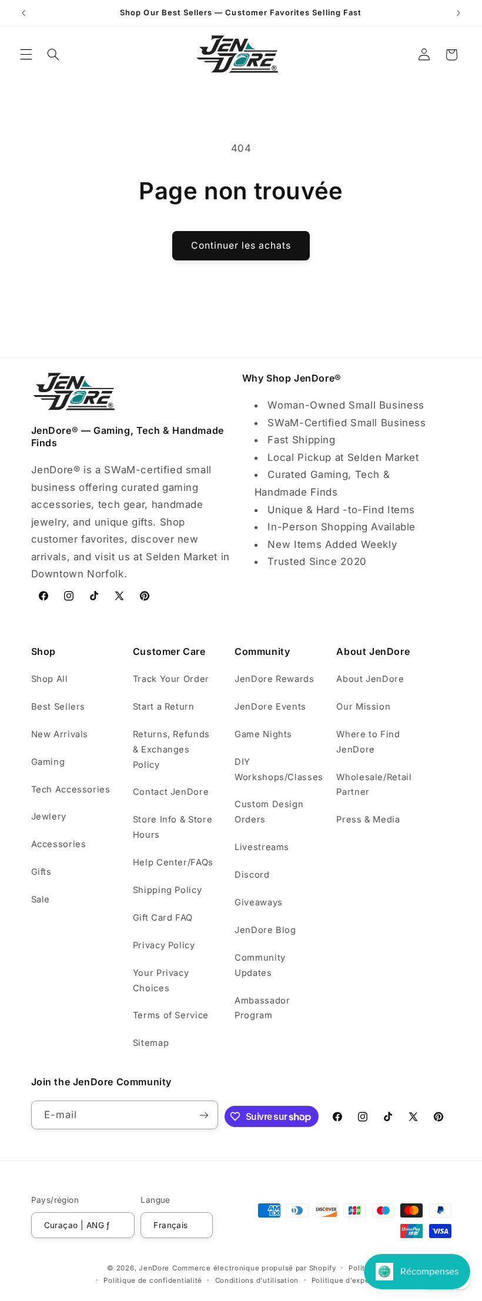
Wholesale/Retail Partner (373, 785)
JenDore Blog (265, 930)
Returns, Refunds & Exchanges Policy (171, 749)
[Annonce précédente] (23, 13)
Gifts (41, 872)
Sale (41, 899)
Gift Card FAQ (163, 917)
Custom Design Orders (269, 812)
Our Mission (363, 706)
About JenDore (370, 679)
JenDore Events (270, 706)
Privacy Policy (164, 945)
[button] (25, 54)
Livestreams (262, 847)
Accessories (58, 844)
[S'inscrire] (203, 1115)
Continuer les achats (241, 245)
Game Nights (263, 734)
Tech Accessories (71, 789)
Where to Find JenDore (368, 742)
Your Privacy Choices (161, 981)
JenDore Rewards (274, 679)
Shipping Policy (167, 890)
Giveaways (259, 902)
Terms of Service (171, 1015)
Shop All (49, 679)
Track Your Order (171, 679)
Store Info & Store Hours (172, 827)
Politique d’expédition (351, 1280)
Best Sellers (58, 706)
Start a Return (164, 706)
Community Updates (260, 965)
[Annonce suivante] (458, 13)
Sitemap (151, 1043)
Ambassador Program (262, 1008)
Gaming (48, 762)
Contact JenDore (171, 792)
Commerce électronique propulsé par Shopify (254, 1268)
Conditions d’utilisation (257, 1280)
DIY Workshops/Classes (279, 769)
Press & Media (368, 819)
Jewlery (48, 816)
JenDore (154, 1268)
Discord (252, 874)
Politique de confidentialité (152, 1280)
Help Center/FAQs (173, 862)
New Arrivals (60, 734)
